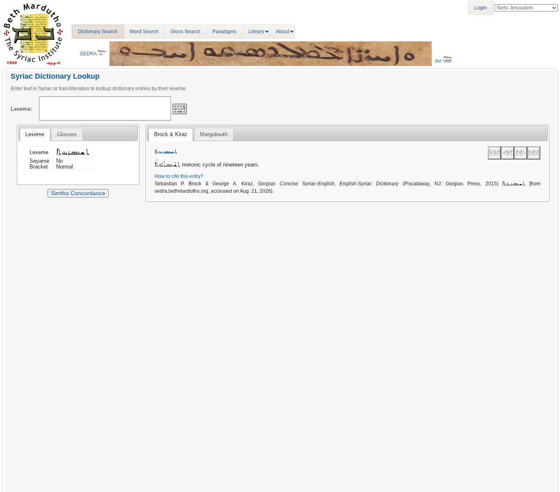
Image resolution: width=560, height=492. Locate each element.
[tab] (35, 134)
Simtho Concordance (78, 193)
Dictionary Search (98, 31)
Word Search (144, 31)
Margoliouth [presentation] (214, 134)
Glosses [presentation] (67, 134)
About (282, 31)
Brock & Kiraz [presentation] (170, 134)
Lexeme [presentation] (34, 134)
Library (256, 31)
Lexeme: (21, 109)
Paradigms (224, 31)
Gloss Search (185, 31)
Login (480, 8)
